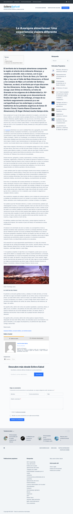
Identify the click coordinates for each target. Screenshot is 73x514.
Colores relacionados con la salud (36, 484)
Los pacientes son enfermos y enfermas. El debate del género (62, 127)
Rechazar (14, 509)
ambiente (29, 475)
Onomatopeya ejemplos (33, 490)
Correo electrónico (34, 394)
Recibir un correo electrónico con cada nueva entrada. (25, 415)
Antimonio (29, 494)
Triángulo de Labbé (32, 469)
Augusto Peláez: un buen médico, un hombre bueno (17, 330)
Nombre (13, 394)
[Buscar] (68, 1)
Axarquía (7, 130)
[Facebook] (66, 1)
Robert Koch (30, 497)
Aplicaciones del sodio (33, 467)
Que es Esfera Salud (8, 1)
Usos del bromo (31, 464)
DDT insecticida (31, 462)
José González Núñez (22, 343)
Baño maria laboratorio (33, 501)
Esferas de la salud (32, 465)
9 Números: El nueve (61, 88)
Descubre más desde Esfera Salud (14, 62)
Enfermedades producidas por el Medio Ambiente (61, 83)
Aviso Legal (16, 1)
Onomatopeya (30, 486)
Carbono (29, 488)
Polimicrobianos (31, 482)
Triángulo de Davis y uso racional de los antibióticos (61, 104)
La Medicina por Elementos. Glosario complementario (61, 120)
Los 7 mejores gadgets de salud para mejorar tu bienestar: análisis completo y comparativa (62, 95)
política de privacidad (20, 412)
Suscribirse (39, 374)
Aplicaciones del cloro (33, 480)
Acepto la (18, 412)
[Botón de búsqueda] (67, 60)
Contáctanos (65, 7)
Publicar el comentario (17, 419)
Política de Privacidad (26, 1)
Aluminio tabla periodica (33, 499)
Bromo (28, 492)
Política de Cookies (37, 1)
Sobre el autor (8, 61)
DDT (28, 495)
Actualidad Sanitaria (40, 7)
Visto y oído (47, 35)
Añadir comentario (16, 399)
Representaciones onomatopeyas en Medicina (61, 76)
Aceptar (7, 509)
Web (48, 394)
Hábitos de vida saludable (54, 7)
